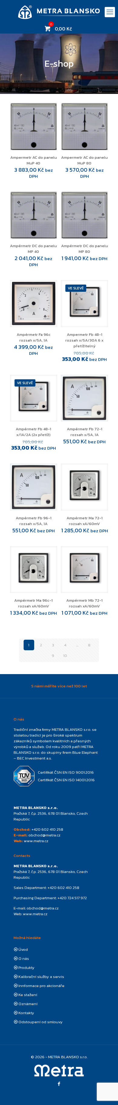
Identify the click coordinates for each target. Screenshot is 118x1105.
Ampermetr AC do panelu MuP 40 (33, 160)
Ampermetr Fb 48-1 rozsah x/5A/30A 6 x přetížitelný (84, 340)
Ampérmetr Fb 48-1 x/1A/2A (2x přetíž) (33, 432)
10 (65, 655)
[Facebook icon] (59, 1083)
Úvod (23, 949)
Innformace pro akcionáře (41, 986)
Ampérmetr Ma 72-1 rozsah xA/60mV (85, 521)
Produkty (26, 967)
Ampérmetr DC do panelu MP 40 (33, 248)
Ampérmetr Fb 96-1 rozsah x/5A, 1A (33, 521)
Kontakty (26, 1013)
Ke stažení (27, 995)
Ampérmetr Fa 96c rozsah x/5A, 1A (34, 337)
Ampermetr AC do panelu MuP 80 (84, 160)
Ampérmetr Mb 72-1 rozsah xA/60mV (84, 603)
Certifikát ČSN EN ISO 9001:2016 (66, 772)
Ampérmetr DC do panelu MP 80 (84, 248)
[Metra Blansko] (59, 12)
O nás (23, 958)
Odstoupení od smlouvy (40, 1022)
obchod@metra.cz (44, 835)
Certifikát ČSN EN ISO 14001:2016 (66, 780)
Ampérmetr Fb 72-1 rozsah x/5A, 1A (84, 432)
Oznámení (28, 1004)
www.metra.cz (36, 841)
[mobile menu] (110, 12)
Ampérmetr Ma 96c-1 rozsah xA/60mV (33, 603)
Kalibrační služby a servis (41, 976)
